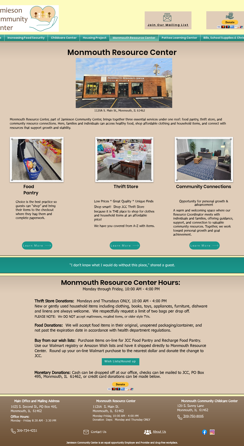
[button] (120, 386)
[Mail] (86, 432)
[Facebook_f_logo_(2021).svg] (204, 432)
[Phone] (13, 431)
